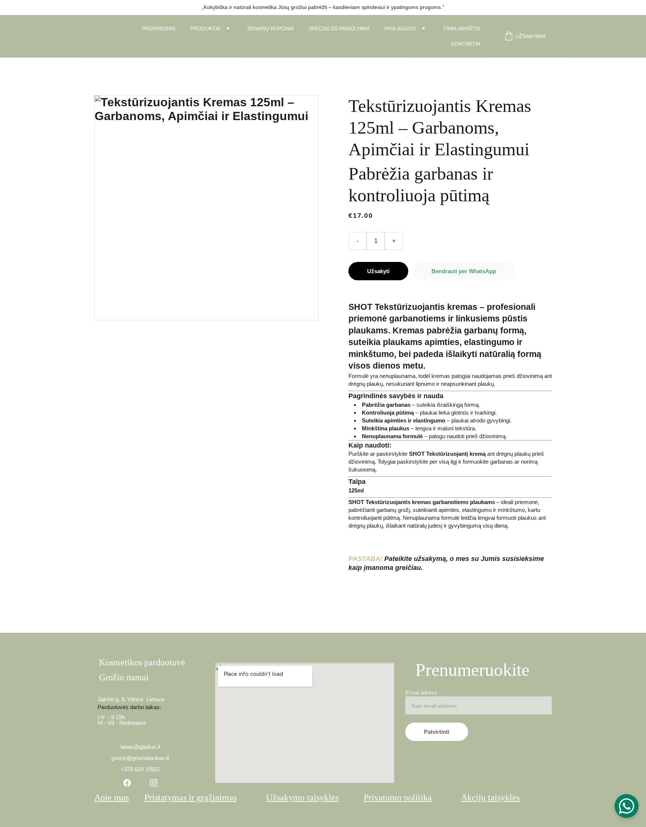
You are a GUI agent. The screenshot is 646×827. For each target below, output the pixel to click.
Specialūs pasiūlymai (339, 28)
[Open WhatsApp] (627, 806)
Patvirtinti (436, 732)
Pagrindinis (158, 28)
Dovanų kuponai (270, 28)
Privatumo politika (398, 797)
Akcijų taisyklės (490, 797)
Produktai (205, 28)
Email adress (421, 692)
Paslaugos (400, 28)
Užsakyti (378, 271)
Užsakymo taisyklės (302, 797)
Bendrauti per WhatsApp (463, 271)
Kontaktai (465, 44)
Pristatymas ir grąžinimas (190, 797)
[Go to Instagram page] (153, 783)
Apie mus (111, 797)
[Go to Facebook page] (127, 783)
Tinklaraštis (461, 28)
